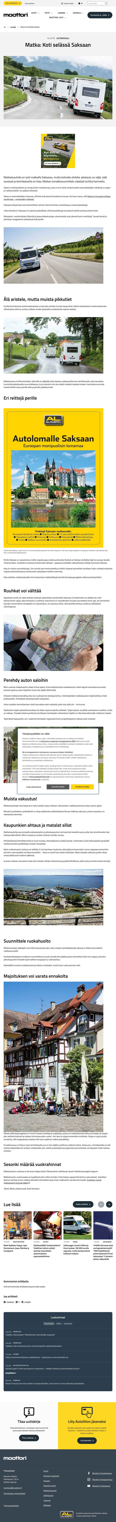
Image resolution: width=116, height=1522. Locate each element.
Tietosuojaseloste (11, 1505)
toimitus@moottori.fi (13, 1487)
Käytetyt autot (50, 1485)
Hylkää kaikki (58, 787)
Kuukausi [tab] (68, 1323)
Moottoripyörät (18, 1242)
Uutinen (13, 27)
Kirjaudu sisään (69, 3)
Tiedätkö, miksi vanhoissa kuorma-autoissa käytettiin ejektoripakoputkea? (33, 1346)
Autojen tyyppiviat (51, 1475)
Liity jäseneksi (85, 1440)
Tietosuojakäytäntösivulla (39, 777)
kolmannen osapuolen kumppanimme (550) (58, 741)
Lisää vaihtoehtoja (33, 787)
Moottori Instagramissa (102, 1479)
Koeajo (75, 1242)
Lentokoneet (107, 1242)
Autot (46, 1471)
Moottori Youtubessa (101, 1485)
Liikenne (47, 1500)
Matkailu (47, 1505)
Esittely (45, 1242)
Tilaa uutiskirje (29, 3)
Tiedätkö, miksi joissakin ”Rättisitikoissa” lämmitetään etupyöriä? (30, 1334)
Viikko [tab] (59, 1323)
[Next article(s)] (109, 1204)
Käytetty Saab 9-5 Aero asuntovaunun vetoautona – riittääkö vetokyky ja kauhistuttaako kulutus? (42, 1368)
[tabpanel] (58, 1357)
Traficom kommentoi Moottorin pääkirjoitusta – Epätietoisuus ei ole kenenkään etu (36, 1357)
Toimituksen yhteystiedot (14, 1493)
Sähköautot (48, 1495)
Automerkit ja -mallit (99, 15)
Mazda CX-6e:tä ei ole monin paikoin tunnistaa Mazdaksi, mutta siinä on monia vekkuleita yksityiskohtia (44, 1383)
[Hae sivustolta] (106, 3)
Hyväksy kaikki (82, 787)
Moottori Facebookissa (102, 1473)
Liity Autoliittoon (11, 3)
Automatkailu (63, 38)
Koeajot (47, 1480)
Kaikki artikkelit (82, 1204)
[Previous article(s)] (101, 1204)
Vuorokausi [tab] (49, 1323)
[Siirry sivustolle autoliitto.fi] (66, 1514)
